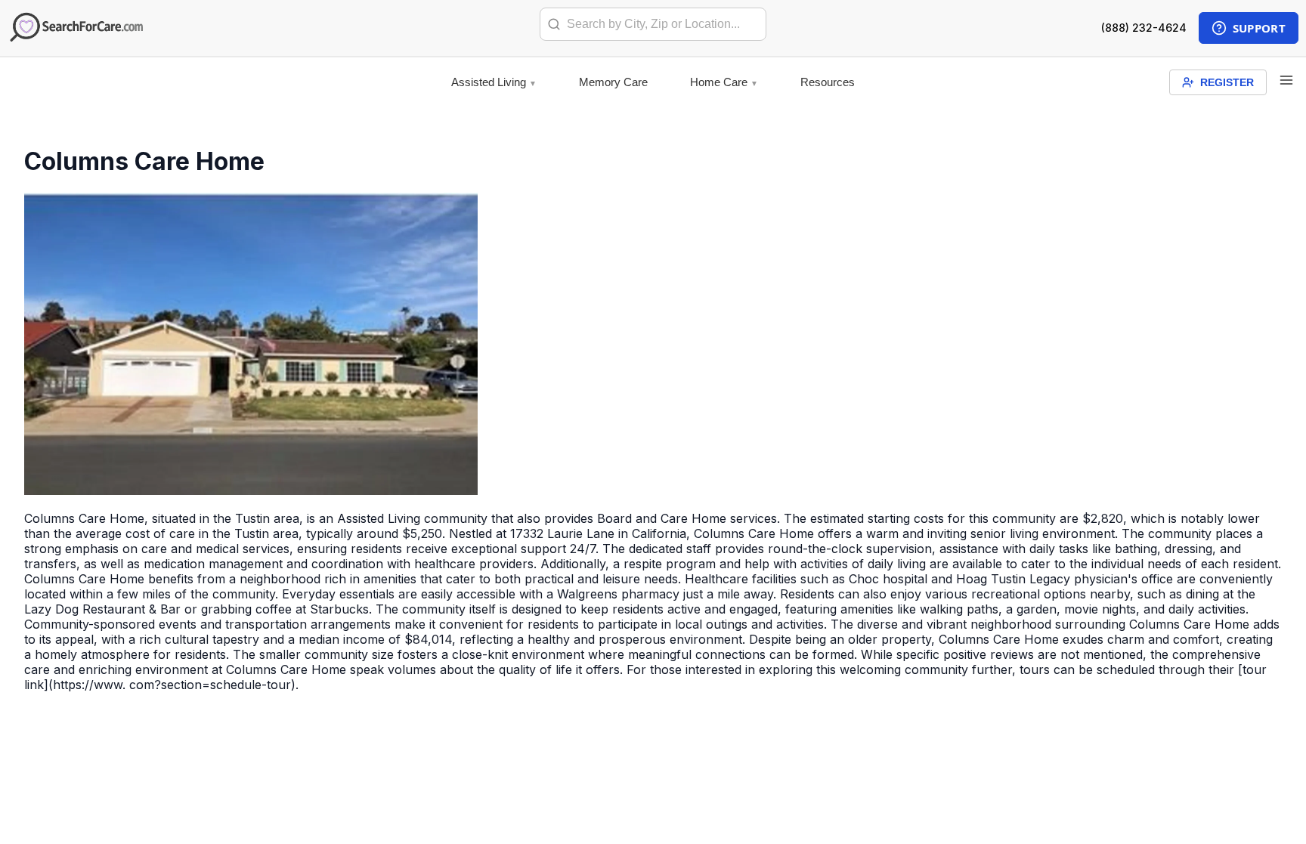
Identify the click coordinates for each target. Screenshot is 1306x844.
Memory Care (613, 82)
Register (1227, 82)
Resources (827, 82)
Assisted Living (488, 82)
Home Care (718, 82)
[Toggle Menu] (1286, 81)
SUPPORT (1259, 28)
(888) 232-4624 (1144, 27)
